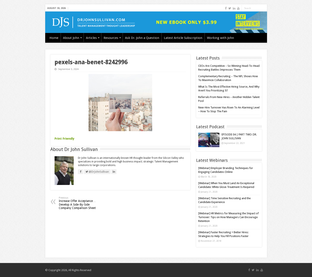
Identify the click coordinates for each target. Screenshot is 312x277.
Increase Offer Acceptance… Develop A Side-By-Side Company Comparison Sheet (77, 203)
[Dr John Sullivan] (156, 22)
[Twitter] (230, 8)
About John (71, 38)
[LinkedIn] (234, 8)
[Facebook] (226, 8)
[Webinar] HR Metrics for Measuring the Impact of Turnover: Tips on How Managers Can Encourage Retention (228, 217)
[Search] (264, 8)
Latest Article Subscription (183, 38)
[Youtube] (238, 8)
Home (53, 38)
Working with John (220, 38)
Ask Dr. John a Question (142, 38)
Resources (111, 38)
